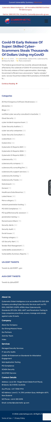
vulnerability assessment (11, 250)
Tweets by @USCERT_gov (12, 268)
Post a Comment (25, 61)
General (5, 188)
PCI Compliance (8, 366)
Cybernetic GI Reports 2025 (13, 155)
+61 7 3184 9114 (17, 389)
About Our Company (9, 325)
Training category (9, 237)
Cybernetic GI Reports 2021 (12, 147)
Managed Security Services (12, 348)
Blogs (4, 110)
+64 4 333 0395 (16, 399)
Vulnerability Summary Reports (14, 254)
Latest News (7, 196)
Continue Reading (9, 84)
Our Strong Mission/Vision (12, 329)
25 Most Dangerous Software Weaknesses (18, 102)
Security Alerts (8, 225)
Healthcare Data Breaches (12, 192)
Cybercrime (32, 59)
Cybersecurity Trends (10, 180)
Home (21, 30)
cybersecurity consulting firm (13, 168)
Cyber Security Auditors (11, 127)
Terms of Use (7, 418)
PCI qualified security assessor (14, 213)
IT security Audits (8, 352)
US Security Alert (8, 61)
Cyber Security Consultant (12, 135)
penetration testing (9, 217)
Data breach (7, 184)
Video (4, 340)
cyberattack (23, 59)
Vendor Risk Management (12, 246)
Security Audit (7, 229)
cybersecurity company (11, 164)
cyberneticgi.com (26, 414)
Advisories (6, 106)
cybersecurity (42, 59)
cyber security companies (12, 131)
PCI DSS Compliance (10, 209)
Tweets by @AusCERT (10, 282)
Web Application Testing (11, 362)
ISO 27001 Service (9, 373)
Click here (38, 2)
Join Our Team (7, 336)
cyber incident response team (13, 122)
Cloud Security (7, 118)
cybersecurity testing (10, 176)
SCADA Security (8, 369)
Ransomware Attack (10, 221)
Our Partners (7, 332)
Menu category (8, 200)
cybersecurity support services (14, 172)
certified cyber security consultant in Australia (20, 114)
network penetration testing (13, 205)
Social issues (7, 233)
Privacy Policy (20, 418)
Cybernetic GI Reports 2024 (13, 151)
